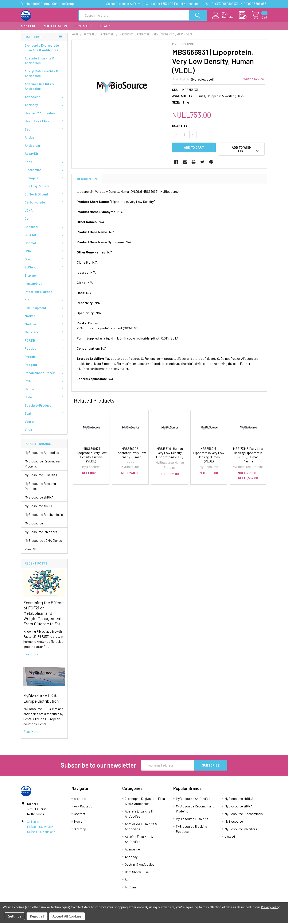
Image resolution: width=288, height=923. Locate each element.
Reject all (37, 916)
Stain (28, 413)
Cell (27, 218)
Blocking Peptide (37, 186)
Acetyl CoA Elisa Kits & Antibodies (41, 73)
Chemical (31, 227)
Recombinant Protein (40, 373)
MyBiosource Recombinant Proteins (44, 463)
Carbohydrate (35, 202)
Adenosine (32, 97)
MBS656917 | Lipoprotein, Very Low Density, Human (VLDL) (91, 454)
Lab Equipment (35, 308)
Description (87, 179)
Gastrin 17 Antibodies (40, 113)
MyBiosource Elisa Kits (41, 475)
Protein (30, 356)
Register (228, 17)
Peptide (30, 348)
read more (30, 654)
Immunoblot (33, 283)
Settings (14, 916)
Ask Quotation (55, 26)
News (104, 26)
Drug (28, 259)
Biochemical (33, 170)
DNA (28, 251)
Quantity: (180, 126)
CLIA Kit (30, 235)
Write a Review (254, 79)
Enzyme (30, 275)
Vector (30, 421)
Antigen (30, 137)
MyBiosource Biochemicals (44, 514)
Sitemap (80, 829)
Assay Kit (31, 153)
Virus (28, 429)
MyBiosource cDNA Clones (43, 540)
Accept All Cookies (66, 916)
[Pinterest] (211, 162)
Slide (28, 397)
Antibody (31, 105)
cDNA (29, 210)
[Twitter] (202, 162)
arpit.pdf (28, 26)
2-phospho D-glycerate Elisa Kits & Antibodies (42, 47)
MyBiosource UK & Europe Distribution (41, 698)
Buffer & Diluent (36, 194)
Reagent (31, 365)
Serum (29, 389)
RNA (28, 381)
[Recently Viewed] (245, 15)
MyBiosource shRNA (39, 497)
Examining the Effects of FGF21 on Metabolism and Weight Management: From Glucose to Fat (44, 613)
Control (30, 243)
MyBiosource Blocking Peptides (40, 485)
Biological (32, 178)
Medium (30, 324)
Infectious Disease (38, 292)
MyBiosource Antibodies (42, 452)
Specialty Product (38, 405)
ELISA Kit (31, 267)
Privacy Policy (270, 907)
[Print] (193, 162)
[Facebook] (176, 162)
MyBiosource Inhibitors (41, 532)
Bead (28, 162)
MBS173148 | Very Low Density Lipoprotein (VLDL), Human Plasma (248, 454)
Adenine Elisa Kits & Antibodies (39, 86)
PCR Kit (30, 340)
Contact (81, 26)
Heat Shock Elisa (37, 121)
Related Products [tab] (94, 400)
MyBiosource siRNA (39, 506)
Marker (30, 316)
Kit (27, 300)
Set (27, 129)
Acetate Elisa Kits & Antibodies (39, 60)
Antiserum (32, 145)
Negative (31, 332)
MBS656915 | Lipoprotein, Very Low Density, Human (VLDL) (208, 454)
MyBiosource (34, 523)
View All (30, 549)
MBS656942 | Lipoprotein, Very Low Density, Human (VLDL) (130, 454)
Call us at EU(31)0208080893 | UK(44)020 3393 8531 (41, 826)
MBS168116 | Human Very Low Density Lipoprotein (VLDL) (169, 452)
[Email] (184, 162)
